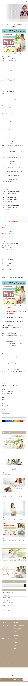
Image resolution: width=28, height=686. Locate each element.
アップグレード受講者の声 (8, 592)
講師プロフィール (5, 638)
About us (15, 648)
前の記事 (8, 427)
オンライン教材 (17, 628)
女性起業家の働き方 (6, 595)
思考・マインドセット (7, 600)
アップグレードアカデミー (19, 631)
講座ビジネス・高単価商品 (8, 602)
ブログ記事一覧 (5, 645)
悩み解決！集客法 (6, 610)
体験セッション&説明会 (19, 625)
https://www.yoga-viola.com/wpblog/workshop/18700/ (12, 99)
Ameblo (15, 651)
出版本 (15, 654)
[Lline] (12, 421)
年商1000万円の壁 (6, 597)
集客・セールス (6, 605)
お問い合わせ (4, 661)
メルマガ (16, 645)
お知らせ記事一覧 (5, 625)
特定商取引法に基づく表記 (7, 663)
